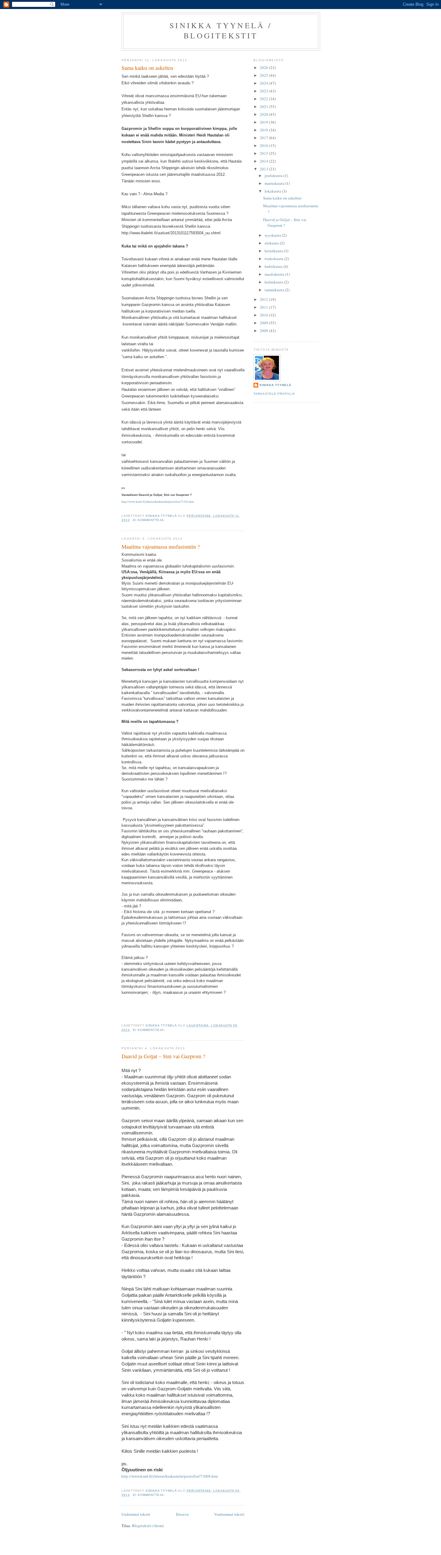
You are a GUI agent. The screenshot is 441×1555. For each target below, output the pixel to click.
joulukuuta (274, 175)
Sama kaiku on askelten (147, 67)
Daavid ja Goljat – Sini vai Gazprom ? (163, 1056)
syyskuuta (273, 235)
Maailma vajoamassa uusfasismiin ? (161, 546)
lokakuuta (273, 191)
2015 (264, 153)
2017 (264, 137)
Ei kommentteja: (149, 520)
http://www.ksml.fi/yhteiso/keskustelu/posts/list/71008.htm (170, 1476)
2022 (264, 98)
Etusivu (182, 1514)
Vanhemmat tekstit (229, 1514)
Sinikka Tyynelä (275, 385)
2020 (264, 114)
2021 (264, 106)
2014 (264, 161)
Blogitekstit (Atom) (148, 1525)
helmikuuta (274, 282)
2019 (264, 122)
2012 (264, 299)
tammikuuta (275, 289)
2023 (264, 91)
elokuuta (272, 243)
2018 (264, 130)
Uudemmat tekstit (136, 1514)
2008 (264, 330)
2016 (264, 145)
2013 (264, 169)
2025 (264, 75)
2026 (264, 67)
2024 (264, 83)
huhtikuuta (274, 266)
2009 (264, 322)
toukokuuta (274, 258)
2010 (264, 315)
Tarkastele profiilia (274, 393)
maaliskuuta (275, 274)
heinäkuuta (274, 250)
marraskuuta (275, 183)
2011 (264, 307)
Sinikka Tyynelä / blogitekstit (221, 30)
